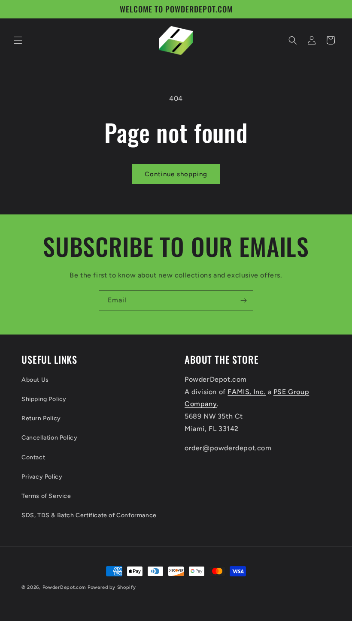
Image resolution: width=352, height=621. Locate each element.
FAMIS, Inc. (247, 392)
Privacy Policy (41, 476)
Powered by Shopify (112, 587)
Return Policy (41, 418)
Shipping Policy (44, 399)
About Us (35, 379)
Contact (33, 457)
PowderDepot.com (64, 587)
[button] (18, 40)
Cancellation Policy (49, 437)
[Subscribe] (243, 300)
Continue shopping (176, 174)
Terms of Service (46, 496)
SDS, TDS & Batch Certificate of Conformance (89, 515)
